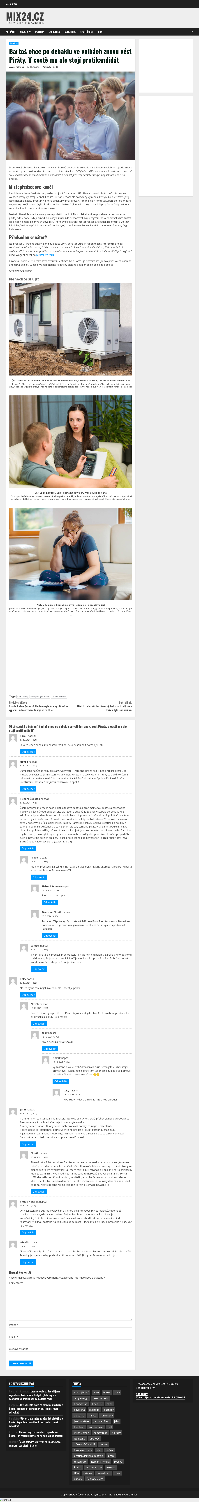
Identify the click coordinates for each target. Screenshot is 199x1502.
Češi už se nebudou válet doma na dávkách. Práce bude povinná (71, 492)
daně (109, 1404)
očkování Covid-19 (84, 1444)
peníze (104, 1444)
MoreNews (115, 1494)
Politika (39, 31)
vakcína (87, 1473)
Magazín (24, 31)
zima (117, 1473)
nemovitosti (100, 1433)
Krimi (100, 31)
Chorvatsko (81, 1404)
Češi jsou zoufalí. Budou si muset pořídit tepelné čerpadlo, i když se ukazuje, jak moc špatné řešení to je (71, 380)
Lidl (110, 1427)
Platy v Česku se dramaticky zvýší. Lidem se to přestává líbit (71, 605)
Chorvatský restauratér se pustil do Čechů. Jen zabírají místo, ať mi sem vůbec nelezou (35, 1434)
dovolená (79, 1409)
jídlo (116, 1421)
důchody (109, 1409)
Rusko (77, 1467)
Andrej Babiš (81, 1392)
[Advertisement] (70, 657)
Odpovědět (28, 751)
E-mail (13, 1337)
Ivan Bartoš (22, 696)
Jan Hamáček (81, 1421)
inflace (92, 1415)
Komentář (16, 1283)
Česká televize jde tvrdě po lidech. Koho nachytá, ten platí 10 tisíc (34, 1443)
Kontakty (142, 1393)
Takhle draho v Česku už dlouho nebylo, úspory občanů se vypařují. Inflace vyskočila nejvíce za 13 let (38, 706)
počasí (109, 1450)
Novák (24, 761)
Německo (79, 1438)
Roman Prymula (100, 1461)
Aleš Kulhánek (18, 67)
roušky (118, 1461)
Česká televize (95, 1479)
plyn (98, 1450)
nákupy (116, 1433)
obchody (95, 1438)
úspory (78, 1479)
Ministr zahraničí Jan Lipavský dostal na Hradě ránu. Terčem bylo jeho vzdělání (104, 706)
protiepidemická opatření (89, 1456)
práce (111, 1456)
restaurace (80, 1461)
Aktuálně (10, 31)
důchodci (94, 1409)
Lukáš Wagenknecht (39, 696)
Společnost (86, 31)
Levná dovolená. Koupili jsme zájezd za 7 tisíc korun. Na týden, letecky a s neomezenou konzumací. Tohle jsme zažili (34, 1395)
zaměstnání (103, 1473)
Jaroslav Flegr (102, 1421)
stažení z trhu (94, 1467)
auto (96, 1392)
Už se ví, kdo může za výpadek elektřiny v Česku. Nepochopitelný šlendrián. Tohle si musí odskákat (36, 1408)
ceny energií (81, 1398)
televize (110, 1467)
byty (117, 1392)
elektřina (79, 1415)
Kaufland (79, 1427)
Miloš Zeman (81, 1433)
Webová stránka (18, 1349)
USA (76, 1473)
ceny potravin (101, 1398)
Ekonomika (54, 31)
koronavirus (96, 1427)
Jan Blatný (107, 1415)
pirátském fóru (45, 255)
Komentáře (70, 31)
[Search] (192, 32)
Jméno (14, 1325)
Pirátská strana (59, 696)
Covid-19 (97, 1404)
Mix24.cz (25, 16)
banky (106, 1392)
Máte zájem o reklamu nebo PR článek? (160, 1397)
